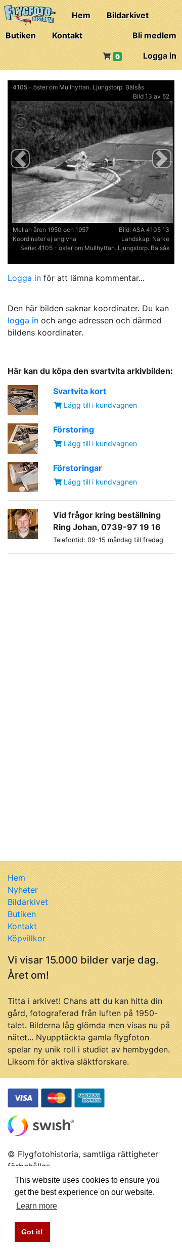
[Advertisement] (83, 625)
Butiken (21, 35)
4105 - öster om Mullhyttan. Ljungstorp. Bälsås (78, 87)
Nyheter (23, 890)
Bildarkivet (128, 15)
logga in (23, 320)
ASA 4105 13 (150, 229)
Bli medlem (154, 35)
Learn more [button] (36, 1205)
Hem (81, 15)
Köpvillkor (27, 938)
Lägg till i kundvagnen (99, 405)
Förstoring (73, 429)
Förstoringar (77, 468)
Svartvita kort (79, 391)
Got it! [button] (32, 1232)
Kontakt (67, 35)
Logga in (159, 56)
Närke (160, 239)
